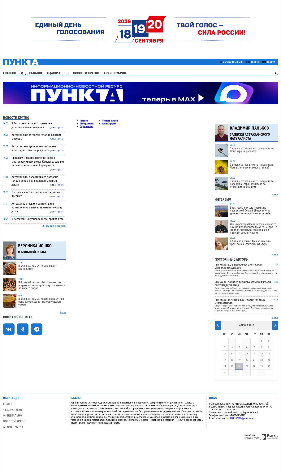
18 (232, 359)
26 (239, 366)
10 (224, 353)
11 (232, 353)
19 (239, 359)
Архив (63, 312)
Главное (10, 73)
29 (261, 366)
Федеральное (32, 73)
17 (224, 359)
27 (247, 366)
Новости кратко (86, 73)
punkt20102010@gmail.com (240, 418)
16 (269, 353)
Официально (58, 73)
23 (269, 359)
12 (239, 353)
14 (254, 353)
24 (224, 366)
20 (247, 359)
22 (261, 359)
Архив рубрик (115, 73)
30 (269, 366)
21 (254, 359)
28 (254, 366)
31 (224, 372)
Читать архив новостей (54, 225)
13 (247, 353)
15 (261, 353)
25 (232, 366)
